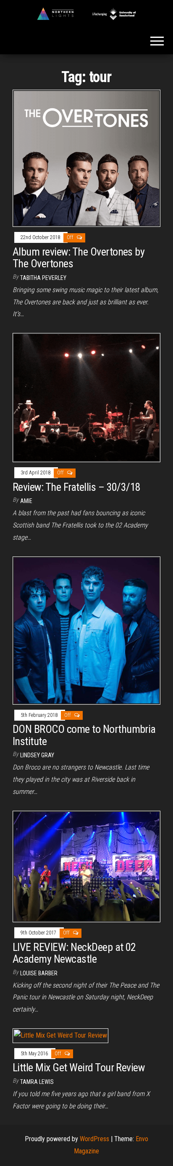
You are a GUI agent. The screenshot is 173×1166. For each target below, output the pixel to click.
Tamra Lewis (37, 1081)
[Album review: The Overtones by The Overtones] (86, 158)
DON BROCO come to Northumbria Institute (84, 735)
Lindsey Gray (37, 755)
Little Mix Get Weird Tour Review (78, 1067)
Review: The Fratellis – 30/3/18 (77, 487)
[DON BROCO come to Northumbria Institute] (86, 630)
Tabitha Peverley (43, 277)
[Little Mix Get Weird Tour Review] (60, 1035)
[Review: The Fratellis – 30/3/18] (86, 397)
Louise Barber (39, 973)
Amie (26, 501)
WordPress (94, 1139)
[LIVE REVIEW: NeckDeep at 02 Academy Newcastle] (86, 866)
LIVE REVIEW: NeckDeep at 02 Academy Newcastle (74, 953)
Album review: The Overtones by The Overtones (78, 257)
